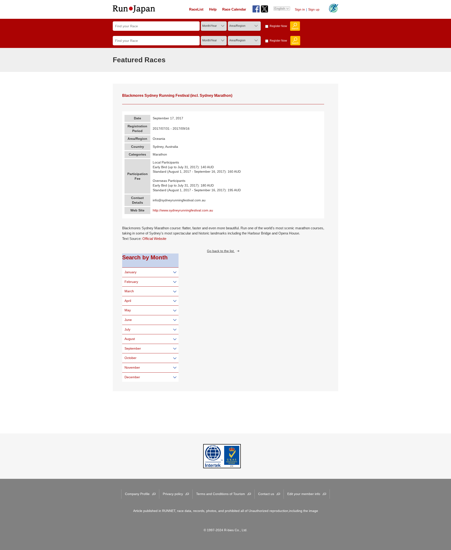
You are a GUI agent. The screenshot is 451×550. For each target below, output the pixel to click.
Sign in (300, 9)
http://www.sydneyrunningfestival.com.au (183, 210)
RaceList (196, 9)
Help (213, 9)
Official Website (154, 239)
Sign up (313, 9)
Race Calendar (234, 9)
